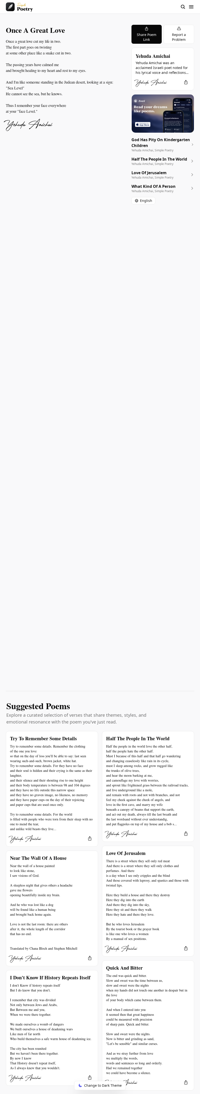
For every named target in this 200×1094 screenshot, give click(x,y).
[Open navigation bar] (187, 7)
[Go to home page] (19, 7)
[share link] (186, 82)
